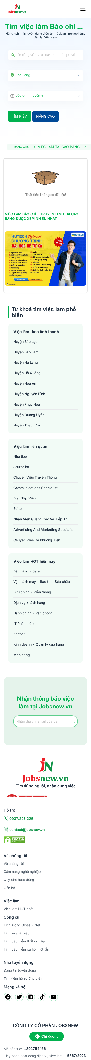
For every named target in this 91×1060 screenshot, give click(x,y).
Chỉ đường (50, 1036)
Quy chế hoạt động (19, 880)
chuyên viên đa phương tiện (36, 540)
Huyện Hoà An (24, 383)
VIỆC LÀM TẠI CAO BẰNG (59, 147)
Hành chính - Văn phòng (33, 613)
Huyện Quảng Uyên (28, 415)
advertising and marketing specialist (43, 529)
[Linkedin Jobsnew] (30, 997)
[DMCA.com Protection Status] (14, 839)
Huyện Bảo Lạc (25, 341)
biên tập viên (24, 498)
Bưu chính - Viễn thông (32, 592)
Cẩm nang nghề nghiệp (22, 872)
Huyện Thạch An (26, 425)
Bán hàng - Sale (26, 571)
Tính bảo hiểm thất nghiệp (24, 941)
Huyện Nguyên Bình (29, 394)
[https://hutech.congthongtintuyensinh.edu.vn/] (45, 258)
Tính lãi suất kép (17, 933)
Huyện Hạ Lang (25, 362)
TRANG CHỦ (20, 147)
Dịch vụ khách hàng (29, 602)
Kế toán (19, 634)
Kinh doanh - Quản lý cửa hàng (38, 644)
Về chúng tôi (14, 863)
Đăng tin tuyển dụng (20, 970)
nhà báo (20, 456)
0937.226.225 (21, 818)
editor (18, 509)
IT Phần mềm (23, 623)
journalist (21, 467)
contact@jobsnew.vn (27, 829)
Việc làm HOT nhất (18, 909)
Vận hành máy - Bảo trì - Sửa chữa (41, 582)
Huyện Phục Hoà (26, 404)
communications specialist (35, 488)
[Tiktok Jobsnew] (42, 997)
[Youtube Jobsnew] (53, 997)
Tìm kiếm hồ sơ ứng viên (23, 978)
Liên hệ (9, 888)
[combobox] (45, 75)
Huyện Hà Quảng (27, 373)
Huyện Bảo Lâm (25, 352)
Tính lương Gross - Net (22, 925)
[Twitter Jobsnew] (19, 997)
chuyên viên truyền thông (35, 477)
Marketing (21, 655)
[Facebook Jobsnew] (8, 997)
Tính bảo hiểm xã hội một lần (26, 949)
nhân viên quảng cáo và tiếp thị (40, 519)
